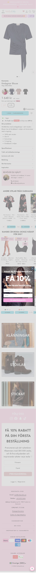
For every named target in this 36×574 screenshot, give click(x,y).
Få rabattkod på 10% (18, 300)
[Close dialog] (32, 268)
